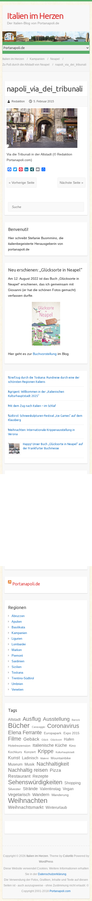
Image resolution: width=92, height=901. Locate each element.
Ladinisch (30, 758)
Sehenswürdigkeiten (35, 782)
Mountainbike (61, 758)
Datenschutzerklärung (52, 874)
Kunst (14, 757)
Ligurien (17, 638)
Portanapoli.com (60, 891)
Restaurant (19, 776)
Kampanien (19, 633)
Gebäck (31, 739)
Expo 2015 (71, 733)
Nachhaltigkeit (53, 764)
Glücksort (56, 739)
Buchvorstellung (45, 354)
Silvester (14, 789)
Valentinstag (50, 789)
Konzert (30, 752)
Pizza (55, 770)
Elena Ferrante (25, 732)
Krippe (46, 751)
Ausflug (32, 719)
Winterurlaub (56, 807)
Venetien (17, 689)
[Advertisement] (46, 520)
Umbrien (17, 684)
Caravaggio (38, 727)
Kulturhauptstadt (65, 752)
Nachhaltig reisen (28, 770)
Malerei (44, 758)
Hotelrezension (19, 745)
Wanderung (60, 795)
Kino (72, 745)
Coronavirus (63, 725)
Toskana (17, 672)
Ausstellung (56, 719)
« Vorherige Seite (21, 182)
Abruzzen (18, 616)
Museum (15, 764)
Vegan (68, 789)
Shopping (72, 783)
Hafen (69, 739)
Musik (29, 764)
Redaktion (18, 101)
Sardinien (18, 661)
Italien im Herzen (35, 16)
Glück (45, 739)
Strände (30, 788)
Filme (14, 739)
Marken (17, 650)
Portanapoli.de (26, 583)
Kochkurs (15, 752)
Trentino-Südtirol (23, 678)
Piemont (17, 655)
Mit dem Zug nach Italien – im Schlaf (32, 405)
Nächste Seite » (71, 182)
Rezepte (40, 776)
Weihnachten (27, 800)
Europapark (52, 733)
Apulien (17, 621)
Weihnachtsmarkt (25, 807)
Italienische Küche (50, 745)
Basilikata (18, 627)
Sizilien (16, 667)
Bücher (19, 725)
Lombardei (19, 644)
